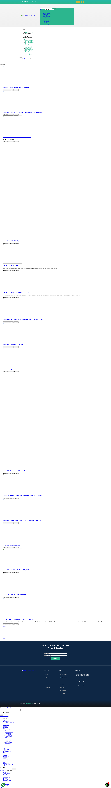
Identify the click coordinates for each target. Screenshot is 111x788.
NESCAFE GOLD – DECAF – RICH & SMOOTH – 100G (18, 619)
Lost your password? (4, 716)
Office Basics (45, 15)
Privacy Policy (47, 687)
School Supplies (8, 742)
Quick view (16, 90)
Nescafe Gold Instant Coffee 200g (11, 545)
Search (53, 8)
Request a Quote (6, 759)
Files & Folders (8, 733)
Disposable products (47, 14)
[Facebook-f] (19, 674)
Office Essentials (46, 17)
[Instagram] (81, 2)
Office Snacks (45, 19)
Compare (11, 90)
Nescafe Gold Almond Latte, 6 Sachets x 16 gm (15, 344)
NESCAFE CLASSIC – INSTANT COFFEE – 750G (16, 292)
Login (2, 714)
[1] (107, 785)
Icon (3, 753)
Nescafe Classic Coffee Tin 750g (11, 241)
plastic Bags (5, 726)
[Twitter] (79, 2)
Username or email (4, 710)
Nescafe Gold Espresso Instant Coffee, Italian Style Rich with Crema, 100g (22, 520)
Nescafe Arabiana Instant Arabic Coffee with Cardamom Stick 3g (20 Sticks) (23, 112)
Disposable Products (7, 727)
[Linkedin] (83, 2)
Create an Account (7, 707)
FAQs (46, 684)
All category (45, 12)
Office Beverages (46, 16)
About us (46, 674)
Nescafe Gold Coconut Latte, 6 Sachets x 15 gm (15, 471)
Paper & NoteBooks (47, 20)
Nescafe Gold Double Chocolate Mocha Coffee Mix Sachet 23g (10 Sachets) (22, 495)
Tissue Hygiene (46, 23)
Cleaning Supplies (46, 13)
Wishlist (4, 765)
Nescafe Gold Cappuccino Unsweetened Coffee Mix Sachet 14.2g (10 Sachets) (23, 369)
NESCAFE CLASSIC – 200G (10, 265)
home (20, 58)
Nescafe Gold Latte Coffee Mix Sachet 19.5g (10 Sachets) (17, 569)
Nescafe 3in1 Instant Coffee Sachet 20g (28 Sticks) (16, 87)
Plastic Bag (45, 22)
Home (4, 720)
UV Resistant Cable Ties (10, 722)
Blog (46, 680)
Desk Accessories (8, 730)
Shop (4, 728)
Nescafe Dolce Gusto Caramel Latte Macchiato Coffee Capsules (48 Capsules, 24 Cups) (25, 319)
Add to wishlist (6, 90)
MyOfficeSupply (29, 703)
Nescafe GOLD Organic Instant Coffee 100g (14, 594)
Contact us (47, 677)
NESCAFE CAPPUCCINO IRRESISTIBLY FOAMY (17, 137)
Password (2, 712)
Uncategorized (46, 24)
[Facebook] (77, 2)
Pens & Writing (46, 21)
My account (5, 755)
